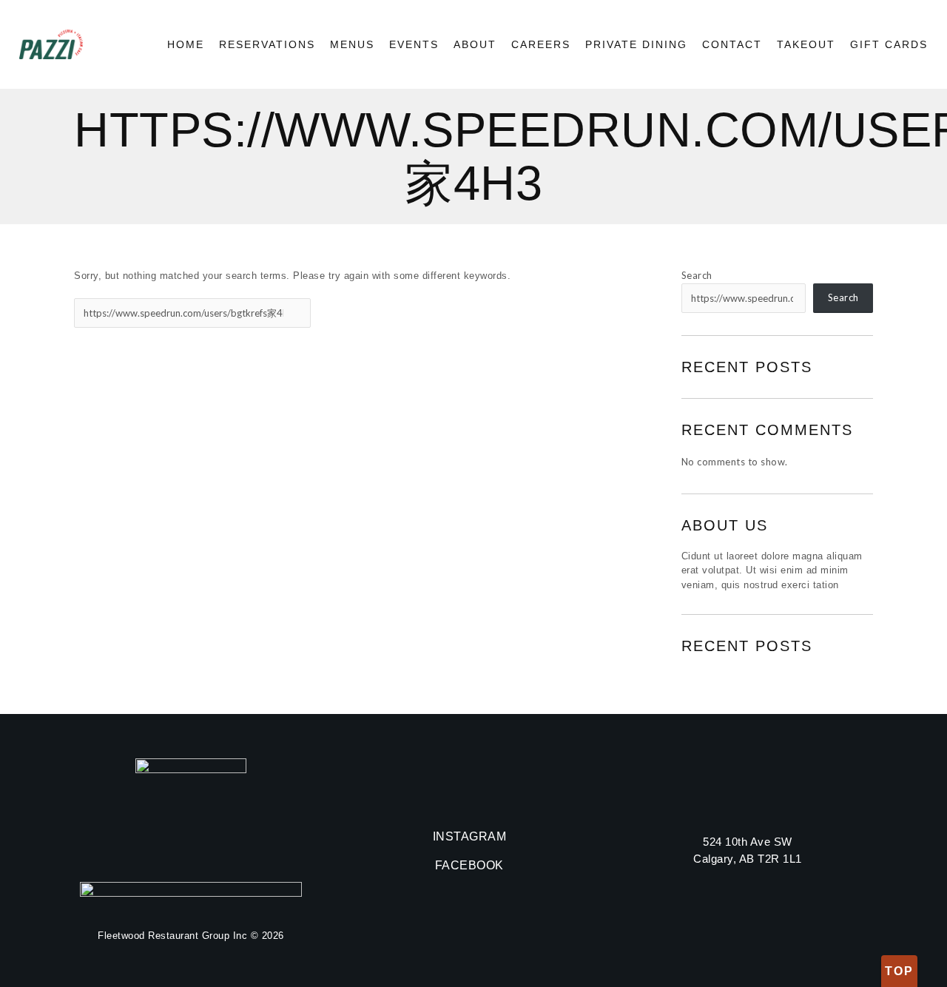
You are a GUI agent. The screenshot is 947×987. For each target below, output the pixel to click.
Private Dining (636, 44)
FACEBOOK (469, 865)
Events (414, 44)
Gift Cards (889, 44)
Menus (352, 44)
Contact (732, 44)
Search (696, 275)
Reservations (267, 44)
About (475, 44)
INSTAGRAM (470, 836)
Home (185, 44)
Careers (540, 44)
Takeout (806, 44)
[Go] (298, 313)
